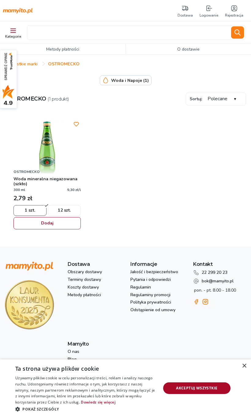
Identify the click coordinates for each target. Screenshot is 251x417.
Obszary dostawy (85, 272)
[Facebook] (196, 301)
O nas (73, 351)
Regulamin (140, 287)
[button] (86, 408)
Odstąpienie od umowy (152, 310)
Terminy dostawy (84, 279)
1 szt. (30, 210)
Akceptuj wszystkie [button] (196, 388)
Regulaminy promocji (150, 295)
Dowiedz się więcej (98, 402)
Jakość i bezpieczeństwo (154, 272)
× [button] (244, 366)
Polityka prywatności (150, 302)
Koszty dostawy (83, 287)
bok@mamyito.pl (218, 281)
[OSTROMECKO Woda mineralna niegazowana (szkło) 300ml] (47, 147)
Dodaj (47, 223)
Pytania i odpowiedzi (150, 279)
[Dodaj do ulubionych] (76, 124)
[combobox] (128, 32)
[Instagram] (205, 301)
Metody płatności (84, 295)
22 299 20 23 (214, 272)
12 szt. (64, 210)
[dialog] (125, 388)
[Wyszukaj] (237, 32)
